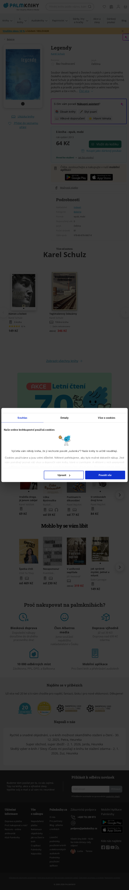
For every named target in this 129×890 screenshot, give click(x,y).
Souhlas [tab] (22, 417)
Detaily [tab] (64, 417)
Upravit (62, 475)
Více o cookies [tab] (106, 417)
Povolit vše (105, 475)
